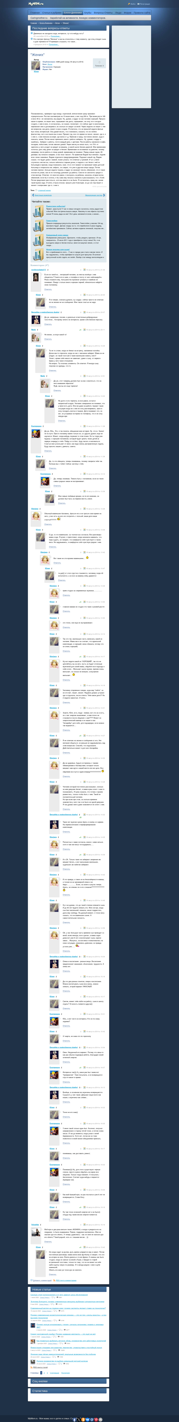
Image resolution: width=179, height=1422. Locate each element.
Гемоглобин (51, 220)
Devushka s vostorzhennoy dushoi (45, 312)
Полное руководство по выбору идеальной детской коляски (62, 1361)
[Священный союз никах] (38, 240)
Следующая (54, 1373)
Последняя (65, 1373)
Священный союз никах (57, 235)
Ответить (48, 289)
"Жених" (66, 23)
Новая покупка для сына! (58, 249)
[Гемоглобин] (38, 225)
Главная (34, 23)
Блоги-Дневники (46, 23)
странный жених (44, 190)
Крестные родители (43, 195)
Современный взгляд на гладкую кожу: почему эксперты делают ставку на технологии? (68, 1308)
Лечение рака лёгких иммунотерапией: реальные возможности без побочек (63, 1354)
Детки (57, 23)
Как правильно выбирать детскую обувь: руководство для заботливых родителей (71, 1340)
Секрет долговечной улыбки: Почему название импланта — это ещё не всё (63, 1334)
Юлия (36, 71)
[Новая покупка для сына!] (38, 254)
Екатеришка (36, 426)
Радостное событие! (55, 206)
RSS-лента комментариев (66, 1280)
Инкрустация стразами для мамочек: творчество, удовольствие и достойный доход (66, 1347)
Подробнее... (56, 36)
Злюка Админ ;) (45, 1297)
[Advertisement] (53, 91)
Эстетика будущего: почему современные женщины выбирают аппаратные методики (67, 1301)
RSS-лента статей (40, 1367)
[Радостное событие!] (38, 211)
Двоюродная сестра (93, 195)
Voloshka (35, 1224)
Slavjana (34, 508)
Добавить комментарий (42, 1280)
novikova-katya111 (38, 269)
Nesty (33, 329)
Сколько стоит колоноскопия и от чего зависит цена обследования (59, 1294)
